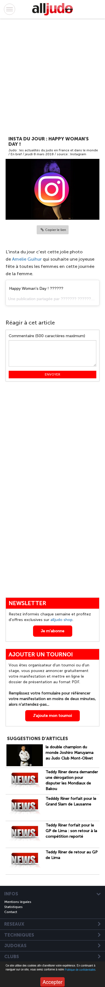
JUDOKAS (15, 945)
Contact (10, 912)
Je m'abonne (52, 631)
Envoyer (52, 374)
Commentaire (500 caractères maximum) (47, 335)
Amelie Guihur (27, 259)
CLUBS (11, 956)
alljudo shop (61, 619)
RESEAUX (14, 924)
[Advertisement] (47, 78)
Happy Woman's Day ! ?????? (36, 288)
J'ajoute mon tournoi (52, 715)
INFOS (11, 893)
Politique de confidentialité (80, 970)
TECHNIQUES (19, 935)
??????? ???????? (78, 298)
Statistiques (13, 907)
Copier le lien (55, 230)
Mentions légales (17, 902)
